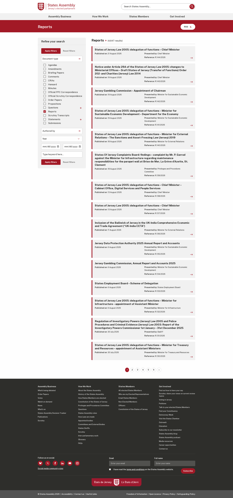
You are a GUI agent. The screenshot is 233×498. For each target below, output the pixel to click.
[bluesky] (40, 463)
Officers (122, 406)
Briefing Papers (56, 73)
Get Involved (177, 16)
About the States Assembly (89, 390)
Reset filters (69, 51)
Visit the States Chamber (169, 419)
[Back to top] (226, 488)
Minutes (52, 88)
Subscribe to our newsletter (170, 430)
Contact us (163, 449)
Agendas (52, 65)
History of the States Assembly (91, 394)
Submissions (54, 123)
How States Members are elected (92, 398)
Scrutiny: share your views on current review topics (177, 395)
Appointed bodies (85, 421)
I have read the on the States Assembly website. (143, 469)
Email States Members (128, 398)
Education (163, 426)
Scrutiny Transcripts (58, 115)
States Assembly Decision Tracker (52, 413)
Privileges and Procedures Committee (93, 406)
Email (111, 458)
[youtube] (69, 463)
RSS (186, 27)
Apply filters (51, 51)
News (40, 406)
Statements (54, 119)
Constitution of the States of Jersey (92, 402)
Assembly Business (59, 16)
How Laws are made (86, 417)
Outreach (163, 422)
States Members (139, 16)
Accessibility (67, 494)
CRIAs (51, 80)
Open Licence (155, 494)
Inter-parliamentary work (88, 436)
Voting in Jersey (165, 400)
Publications (43, 417)
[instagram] (77, 463)
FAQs (80, 443)
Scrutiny (41, 421)
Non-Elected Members (128, 402)
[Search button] (192, 6)
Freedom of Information (136, 494)
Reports (52, 111)
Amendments (54, 69)
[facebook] (55, 463)
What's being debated (47, 390)
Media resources (166, 441)
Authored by (48, 131)
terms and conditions (135, 469)
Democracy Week (166, 415)
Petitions (162, 404)
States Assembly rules (87, 413)
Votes (40, 398)
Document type (50, 59)
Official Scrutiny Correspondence (65, 96)
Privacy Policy (169, 494)
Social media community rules (50, 468)
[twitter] (47, 463)
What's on (42, 409)
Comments (53, 76)
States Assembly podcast (169, 437)
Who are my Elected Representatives (134, 394)
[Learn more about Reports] (106, 40)
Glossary (82, 439)
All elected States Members (130, 390)
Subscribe (188, 471)
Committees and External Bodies (91, 424)
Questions (53, 107)
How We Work (100, 16)
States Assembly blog (168, 434)
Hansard (52, 84)
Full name (158, 458)
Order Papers (55, 100)
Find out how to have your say (171, 390)
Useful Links (91, 494)
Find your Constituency (168, 411)
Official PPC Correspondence (63, 92)
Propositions (54, 104)
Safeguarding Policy (186, 494)
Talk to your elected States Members (174, 407)
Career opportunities (167, 445)
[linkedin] (62, 463)
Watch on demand (45, 402)
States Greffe (84, 428)
